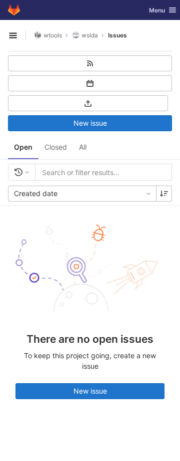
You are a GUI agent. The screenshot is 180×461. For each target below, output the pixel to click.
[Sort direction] (164, 194)
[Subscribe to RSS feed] (90, 63)
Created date (36, 193)
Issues (117, 35)
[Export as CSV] (88, 103)
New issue (90, 123)
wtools (53, 35)
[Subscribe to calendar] (90, 83)
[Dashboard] (14, 9)
